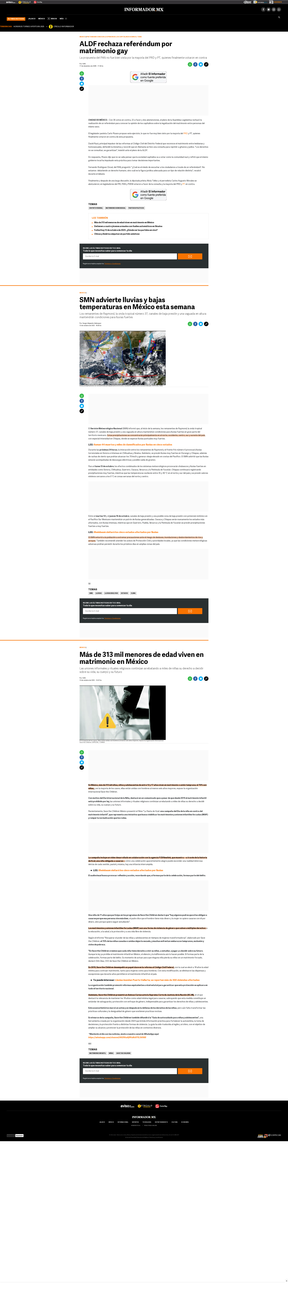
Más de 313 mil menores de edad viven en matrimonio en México (124, 222)
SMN (91, 593)
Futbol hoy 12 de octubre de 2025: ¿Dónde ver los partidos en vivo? (126, 230)
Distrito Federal (96, 207)
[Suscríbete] (275, 1)
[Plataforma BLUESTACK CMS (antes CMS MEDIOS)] (19, 1134)
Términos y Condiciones (112, 263)
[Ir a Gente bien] (161, 1104)
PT (183, 184)
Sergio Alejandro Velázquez (92, 323)
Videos (54, 18)
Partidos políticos (136, 207)
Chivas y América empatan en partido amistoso (117, 234)
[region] (144, 1288)
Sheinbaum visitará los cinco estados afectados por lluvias (126, 532)
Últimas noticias (16, 18)
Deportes (135, 1121)
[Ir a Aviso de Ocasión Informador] (10, 1)
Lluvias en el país (111, 593)
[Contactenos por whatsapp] (279, 9)
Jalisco (31, 18)
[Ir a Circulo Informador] (23, 1)
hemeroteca (135, 1125)
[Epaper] (259, 1)
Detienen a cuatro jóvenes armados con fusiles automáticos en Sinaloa (128, 226)
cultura (174, 1121)
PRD (185, 133)
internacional (123, 1121)
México (41, 18)
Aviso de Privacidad (130, 1137)
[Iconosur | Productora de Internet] (11, 1134)
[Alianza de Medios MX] (262, 1134)
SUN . (84, 677)
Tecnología (146, 1121)
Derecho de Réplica (142, 1137)
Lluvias (99, 593)
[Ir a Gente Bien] (36, 1)
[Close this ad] (286, 1280)
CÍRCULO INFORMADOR (64, 26)
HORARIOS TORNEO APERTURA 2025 (28, 26)
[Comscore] (274, 1134)
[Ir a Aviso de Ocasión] (127, 1104)
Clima (133, 593)
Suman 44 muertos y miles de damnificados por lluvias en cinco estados (133, 444)
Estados (124, 593)
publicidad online (150, 1125)
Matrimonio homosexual (115, 207)
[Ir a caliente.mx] (247, 1)
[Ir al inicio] (33, 9)
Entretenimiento (161, 1121)
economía (185, 1121)
